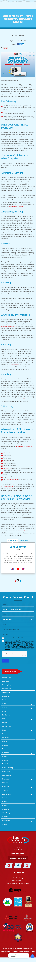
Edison (4, 719)
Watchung (5, 809)
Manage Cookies (25, 951)
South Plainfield (7, 794)
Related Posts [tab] (24, 541)
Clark (4, 704)
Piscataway (5, 779)
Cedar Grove (6, 692)
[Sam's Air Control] (18, 840)
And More (5, 824)
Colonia (4, 707)
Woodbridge (6, 820)
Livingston (5, 737)
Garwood (5, 734)
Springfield (5, 798)
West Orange (6, 813)
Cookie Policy (15, 951)
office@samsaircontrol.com (25, 647)
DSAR (33, 951)
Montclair (5, 760)
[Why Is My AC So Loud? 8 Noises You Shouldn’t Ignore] (18, 64)
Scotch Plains (6, 786)
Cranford (5, 711)
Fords (4, 730)
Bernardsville (6, 689)
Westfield (5, 817)
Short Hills (5, 790)
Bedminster (6, 681)
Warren (4, 805)
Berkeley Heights (7, 685)
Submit (5, 661)
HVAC (5, 48)
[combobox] (18, 610)
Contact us (18, 648)
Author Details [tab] (13, 541)
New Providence (7, 775)
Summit (4, 802)
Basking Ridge (6, 677)
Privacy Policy (26, 648)
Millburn (5, 756)
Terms (30, 950)
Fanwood (5, 722)
